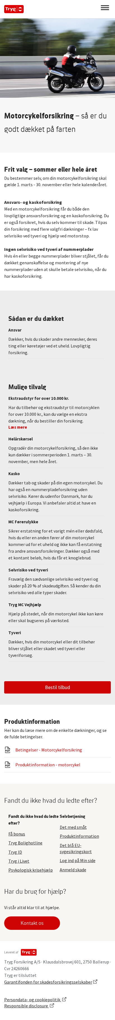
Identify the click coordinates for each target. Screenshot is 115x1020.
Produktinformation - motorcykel (47, 764)
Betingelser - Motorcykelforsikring (48, 750)
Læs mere (17, 427)
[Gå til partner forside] (14, 9)
